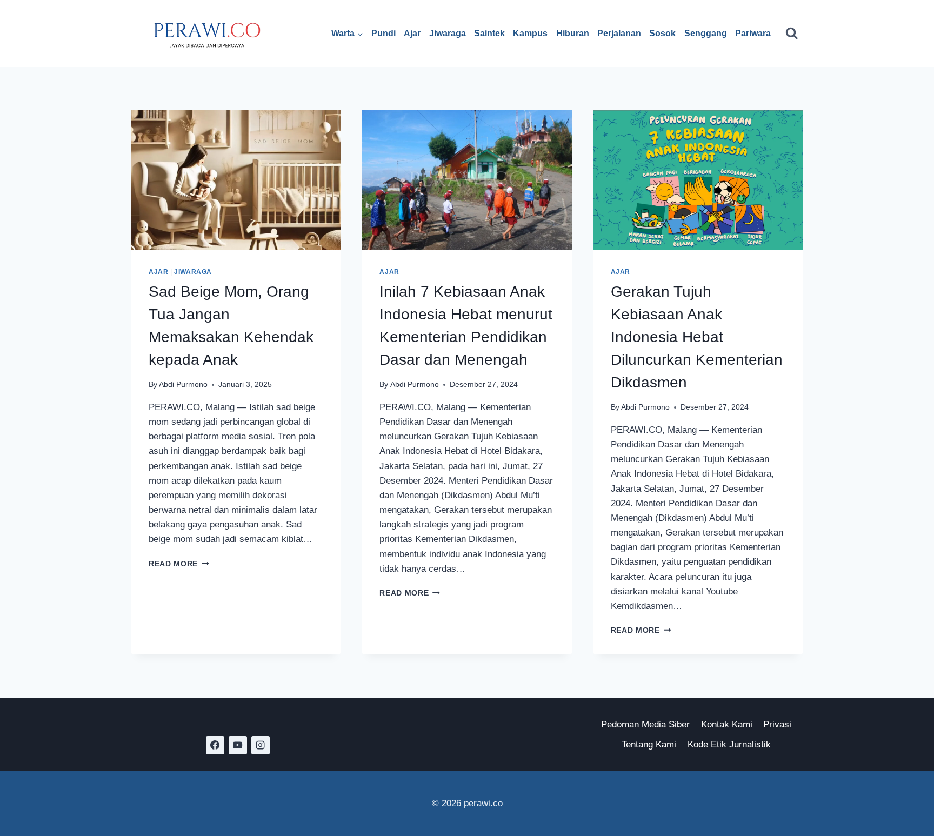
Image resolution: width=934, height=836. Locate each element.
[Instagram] (260, 745)
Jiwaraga (447, 33)
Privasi (777, 724)
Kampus (530, 33)
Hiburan (572, 33)
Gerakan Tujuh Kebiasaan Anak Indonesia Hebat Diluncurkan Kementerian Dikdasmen (697, 337)
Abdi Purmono (183, 384)
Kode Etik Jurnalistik (729, 744)
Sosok (662, 33)
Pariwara (753, 33)
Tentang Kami (649, 744)
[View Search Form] (791, 33)
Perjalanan (619, 33)
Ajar (412, 33)
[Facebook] (215, 745)
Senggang (705, 33)
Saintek (489, 33)
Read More (179, 564)
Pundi (383, 33)
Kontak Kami (726, 724)
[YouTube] (238, 745)
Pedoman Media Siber (645, 724)
